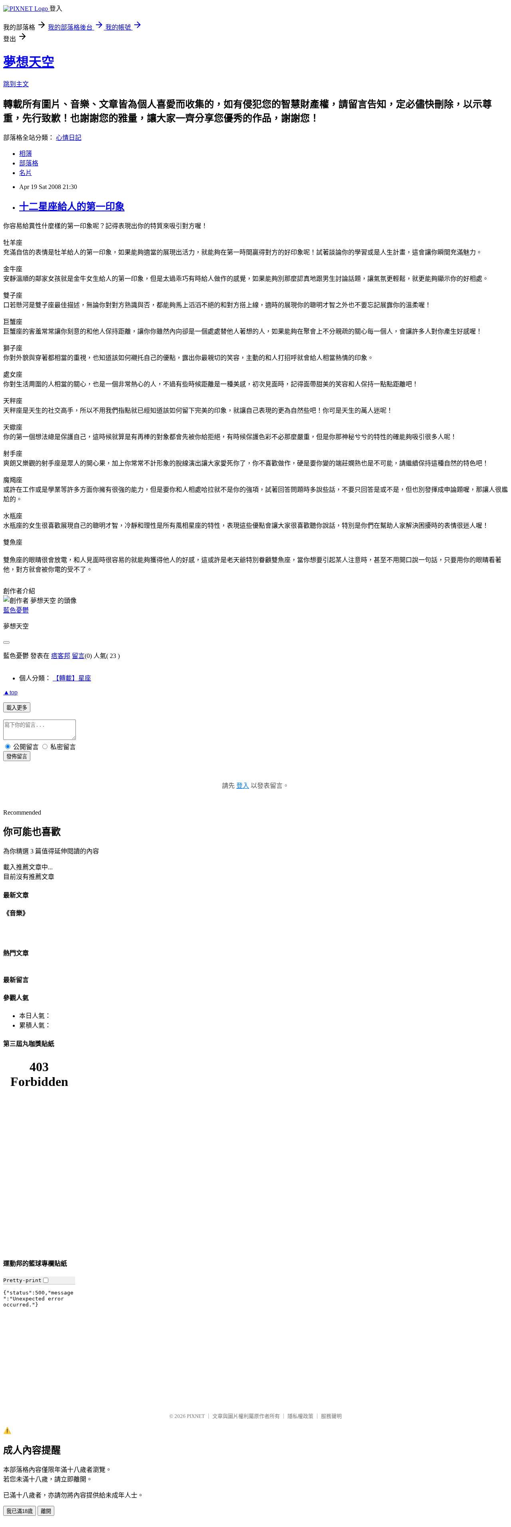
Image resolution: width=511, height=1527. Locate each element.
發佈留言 (16, 757)
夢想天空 (28, 62)
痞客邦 (60, 655)
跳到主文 (16, 84)
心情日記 (68, 137)
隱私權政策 (300, 1416)
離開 (46, 1511)
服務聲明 (331, 1416)
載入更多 (16, 708)
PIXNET (196, 1416)
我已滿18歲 (19, 1511)
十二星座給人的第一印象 (72, 206)
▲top (10, 692)
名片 (25, 172)
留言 (78, 655)
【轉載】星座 (72, 678)
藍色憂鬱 (16, 610)
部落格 (28, 163)
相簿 (25, 153)
